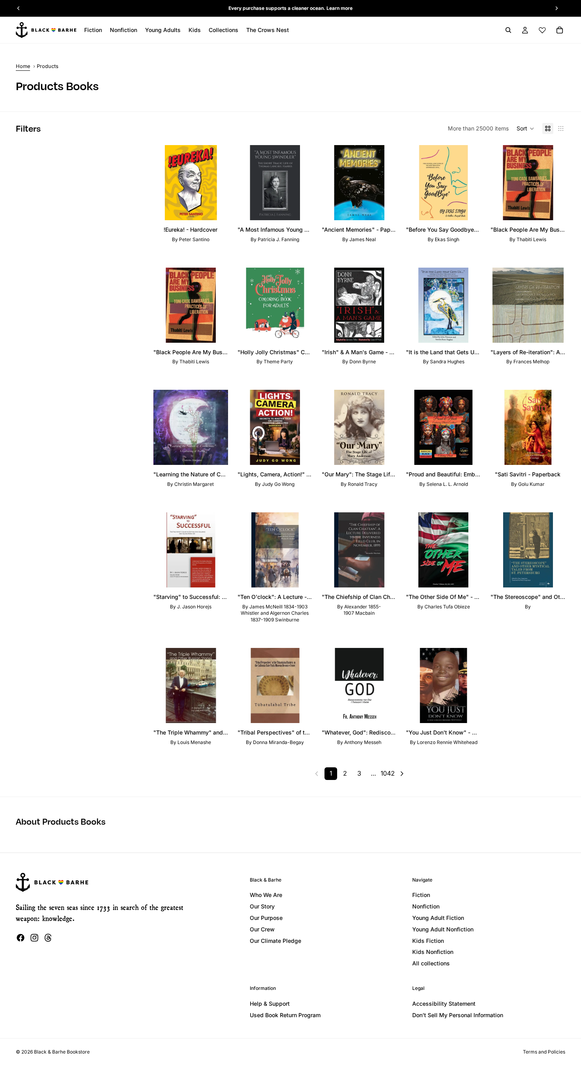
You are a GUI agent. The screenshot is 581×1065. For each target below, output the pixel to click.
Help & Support (270, 1003)
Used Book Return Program (285, 1015)
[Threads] (48, 937)
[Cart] (559, 30)
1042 (388, 773)
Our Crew (262, 929)
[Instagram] (34, 937)
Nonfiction (426, 906)
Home (23, 66)
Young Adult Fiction (438, 917)
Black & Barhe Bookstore (62, 1052)
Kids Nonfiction (432, 951)
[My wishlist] (542, 30)
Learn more (339, 8)
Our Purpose (266, 917)
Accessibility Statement (443, 1003)
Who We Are (266, 894)
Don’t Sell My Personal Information (457, 1015)
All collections (431, 963)
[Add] (216, 208)
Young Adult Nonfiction (442, 929)
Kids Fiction (428, 940)
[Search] (508, 30)
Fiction (421, 894)
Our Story (262, 906)
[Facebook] (20, 937)
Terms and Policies (544, 1052)
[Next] (402, 774)
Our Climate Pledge (275, 940)
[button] (525, 128)
